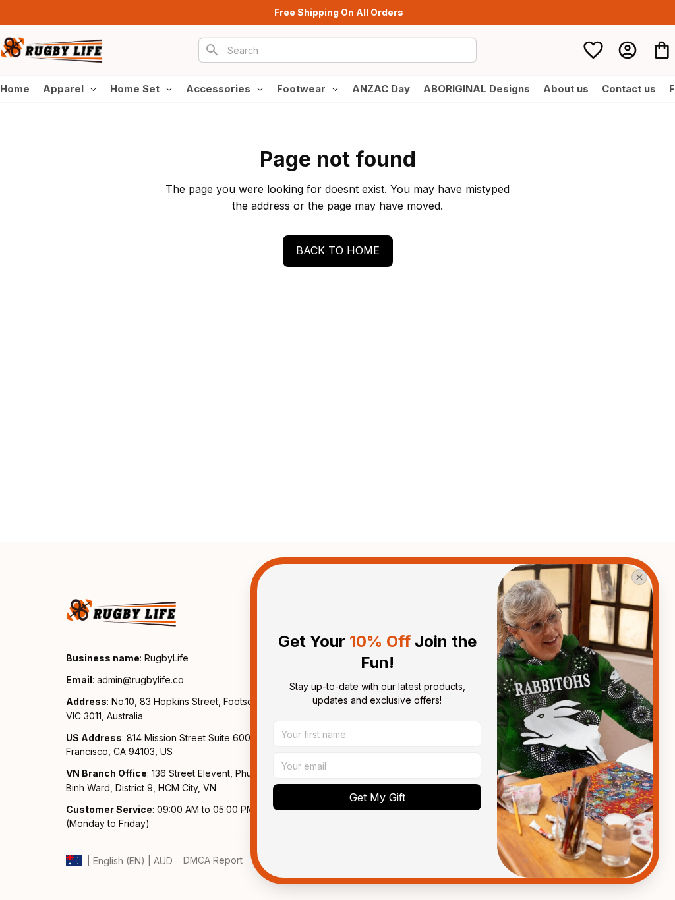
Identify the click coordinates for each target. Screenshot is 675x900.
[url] (140, 680)
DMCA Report (213, 860)
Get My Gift (377, 797)
